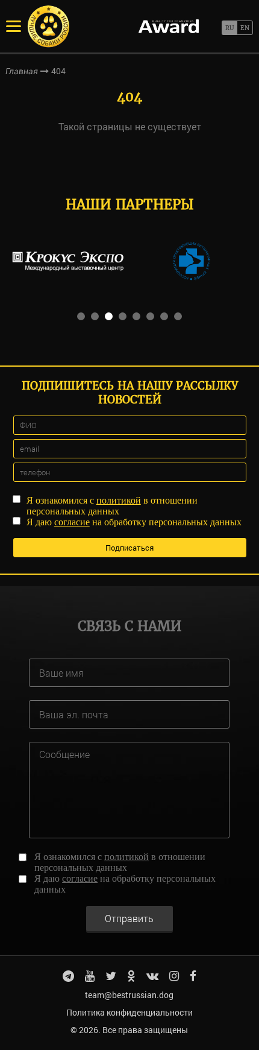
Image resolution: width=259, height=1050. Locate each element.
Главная (21, 71)
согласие (72, 522)
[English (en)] (245, 28)
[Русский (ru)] (229, 28)
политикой (118, 500)
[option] (68, 261)
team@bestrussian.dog (129, 995)
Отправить (129, 918)
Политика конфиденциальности (129, 1012)
